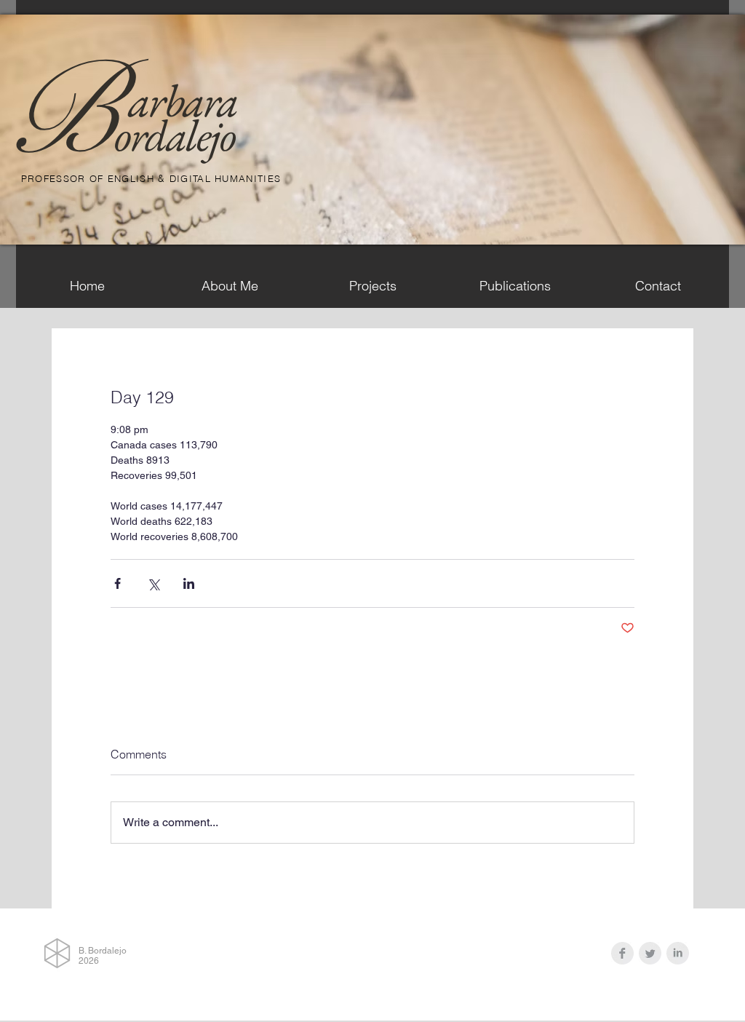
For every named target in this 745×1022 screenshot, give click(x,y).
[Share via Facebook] (117, 583)
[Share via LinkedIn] (189, 583)
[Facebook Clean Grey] (622, 953)
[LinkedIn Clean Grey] (677, 953)
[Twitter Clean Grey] (650, 953)
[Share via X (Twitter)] (153, 583)
